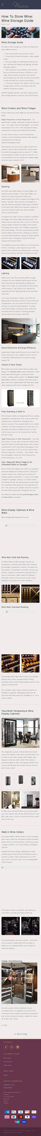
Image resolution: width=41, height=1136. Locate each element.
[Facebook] (6, 1047)
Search (6, 1075)
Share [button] (5, 1025)
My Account (7, 1058)
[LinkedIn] (17, 1047)
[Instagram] (11, 1047)
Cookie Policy (8, 1065)
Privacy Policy (8, 1061)
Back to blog (22, 1034)
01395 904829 (8, 1087)
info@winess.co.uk (9, 1084)
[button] (2, 4)
